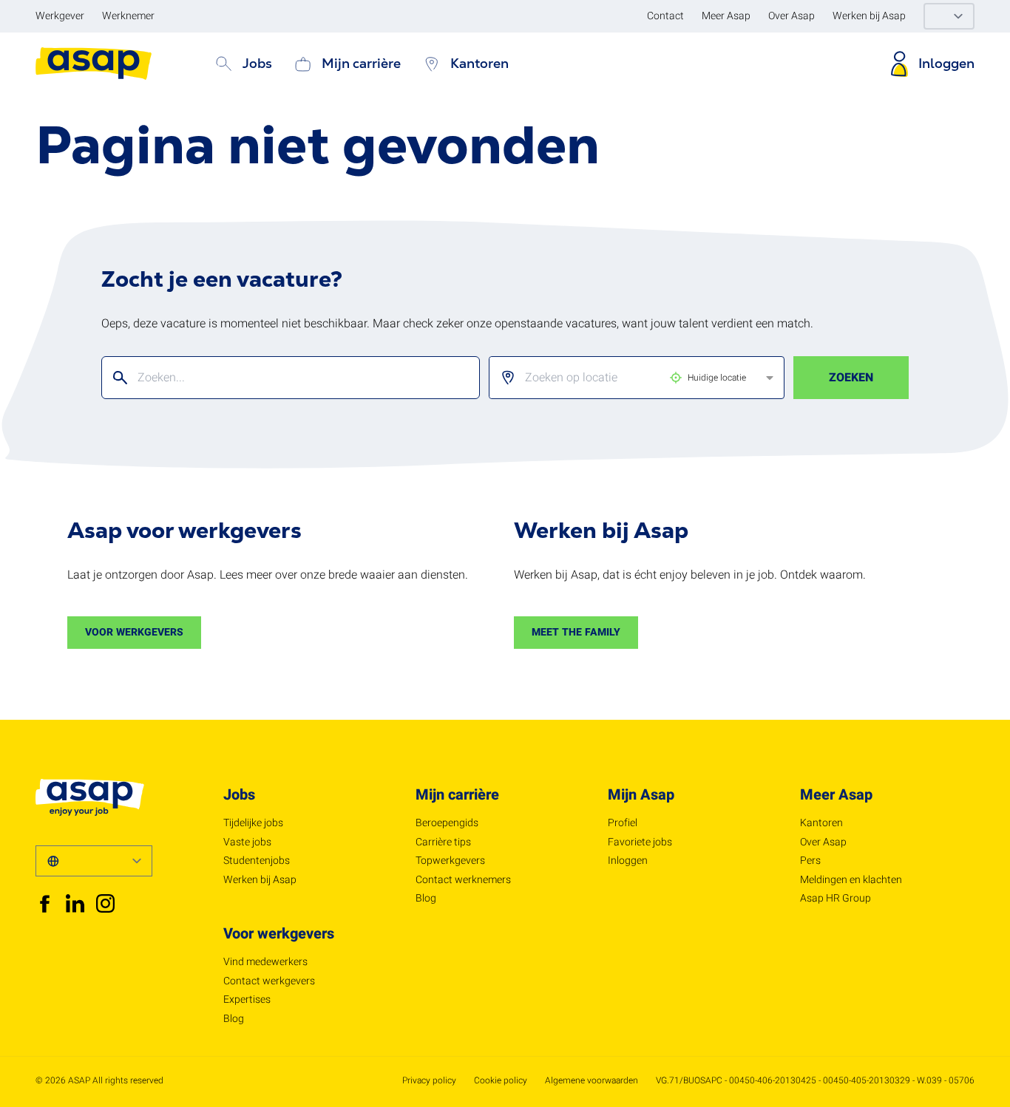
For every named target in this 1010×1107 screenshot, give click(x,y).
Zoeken (851, 377)
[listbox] (624, 377)
